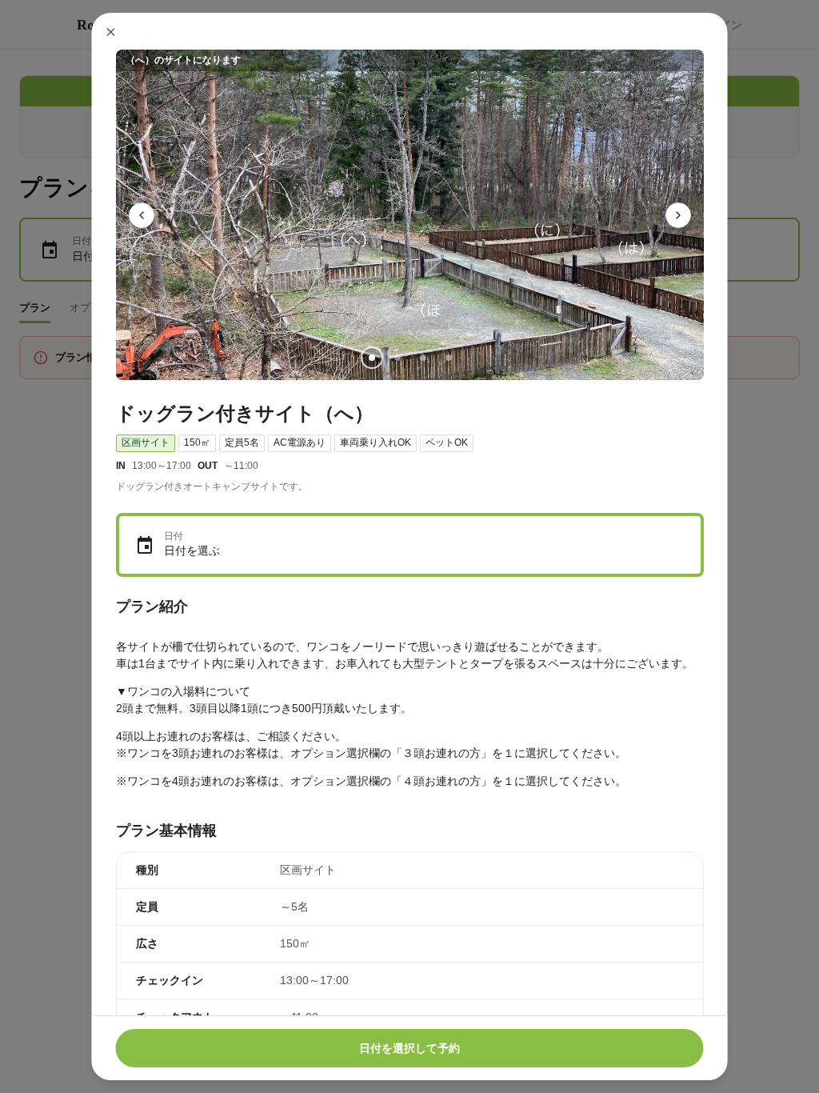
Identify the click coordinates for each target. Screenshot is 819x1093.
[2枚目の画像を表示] (396, 357)
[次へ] (678, 215)
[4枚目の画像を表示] (447, 357)
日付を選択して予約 (409, 1048)
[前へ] (141, 215)
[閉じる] (111, 32)
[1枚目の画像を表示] (371, 357)
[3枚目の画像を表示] (422, 357)
